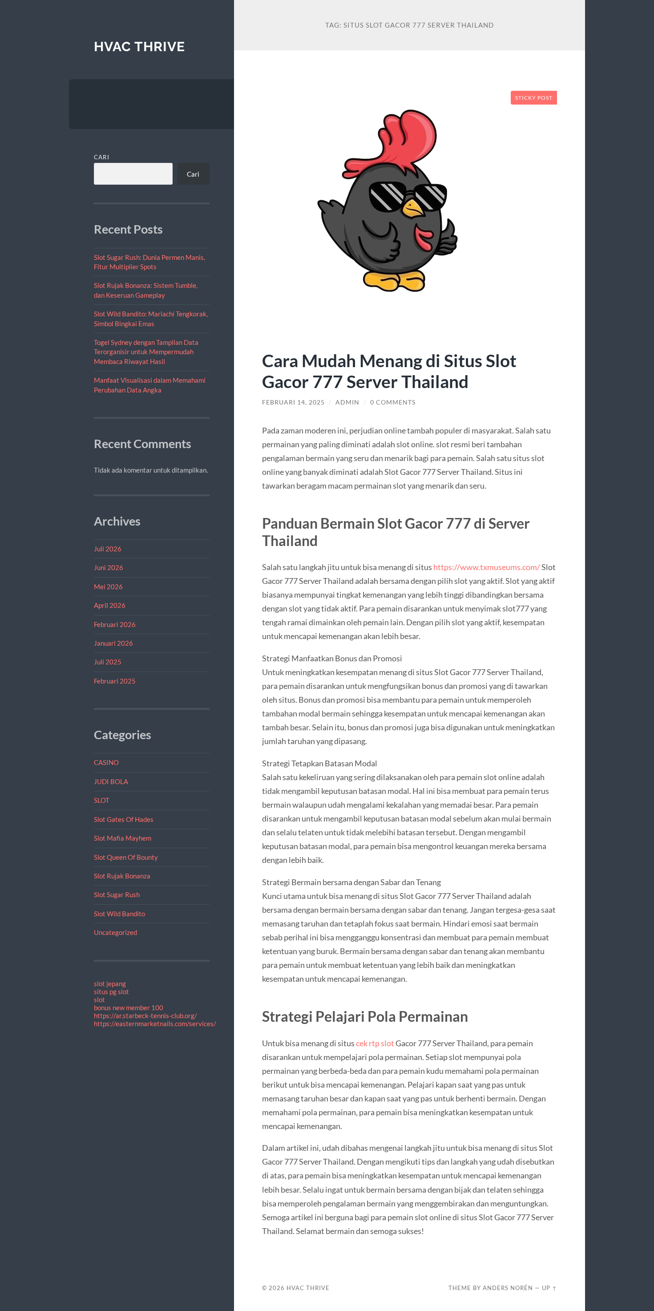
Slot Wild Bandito (119, 914)
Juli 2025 (107, 662)
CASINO (106, 762)
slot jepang (110, 983)
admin (347, 402)
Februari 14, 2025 (293, 402)
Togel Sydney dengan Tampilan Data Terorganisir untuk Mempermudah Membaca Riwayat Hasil (146, 351)
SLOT (101, 800)
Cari (101, 157)
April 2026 (109, 605)
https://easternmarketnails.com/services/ (155, 1024)
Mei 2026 (108, 587)
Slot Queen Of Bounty (126, 857)
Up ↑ (549, 1287)
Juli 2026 (107, 549)
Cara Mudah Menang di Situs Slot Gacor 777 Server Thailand (389, 371)
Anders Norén (508, 1287)
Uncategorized (115, 932)
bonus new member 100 (128, 1007)
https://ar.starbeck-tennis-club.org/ (145, 1016)
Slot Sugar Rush (117, 894)
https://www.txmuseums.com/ (486, 567)
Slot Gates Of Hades (123, 819)
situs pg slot (111, 991)
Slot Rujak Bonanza (122, 876)
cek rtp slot (375, 1043)
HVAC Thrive (139, 46)
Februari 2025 (115, 681)
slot (99, 999)
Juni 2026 (108, 567)
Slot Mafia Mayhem (122, 838)
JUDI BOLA (111, 781)
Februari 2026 (115, 624)
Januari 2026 (113, 643)
